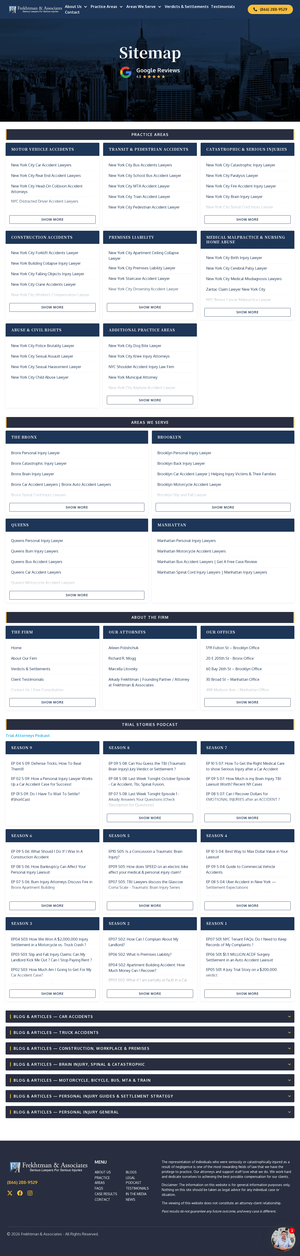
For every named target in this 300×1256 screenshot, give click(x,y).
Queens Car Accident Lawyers (36, 572)
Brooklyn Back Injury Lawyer (181, 463)
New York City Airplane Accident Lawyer (142, 387)
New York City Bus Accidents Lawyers (140, 165)
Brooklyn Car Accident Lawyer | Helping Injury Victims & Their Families (216, 474)
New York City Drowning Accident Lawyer (143, 289)
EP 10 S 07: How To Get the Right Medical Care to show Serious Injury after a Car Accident (245, 766)
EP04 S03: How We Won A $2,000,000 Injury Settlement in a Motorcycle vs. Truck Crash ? (49, 942)
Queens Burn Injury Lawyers (34, 551)
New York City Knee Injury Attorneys (139, 356)
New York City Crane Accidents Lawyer (43, 284)
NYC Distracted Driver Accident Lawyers (44, 201)
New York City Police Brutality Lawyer (42, 345)
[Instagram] (30, 1193)
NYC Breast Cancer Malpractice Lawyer (238, 299)
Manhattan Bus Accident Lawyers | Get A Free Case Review (207, 561)
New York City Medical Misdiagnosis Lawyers (244, 278)
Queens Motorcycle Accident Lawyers (43, 582)
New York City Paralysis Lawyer (232, 175)
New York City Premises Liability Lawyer (142, 268)
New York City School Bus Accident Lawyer (145, 175)
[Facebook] (20, 1193)
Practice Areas (104, 6)
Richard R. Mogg (122, 658)
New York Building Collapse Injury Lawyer (46, 263)
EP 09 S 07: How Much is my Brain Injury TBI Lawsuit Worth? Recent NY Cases (243, 781)
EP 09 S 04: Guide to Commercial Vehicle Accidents (240, 869)
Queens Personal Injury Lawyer (37, 540)
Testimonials (223, 6)
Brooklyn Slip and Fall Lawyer (181, 495)
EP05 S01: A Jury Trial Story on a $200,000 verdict (241, 972)
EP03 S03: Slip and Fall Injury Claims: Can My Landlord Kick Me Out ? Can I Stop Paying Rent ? (51, 957)
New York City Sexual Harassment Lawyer (46, 366)
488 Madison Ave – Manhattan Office (237, 690)
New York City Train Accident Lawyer (139, 196)
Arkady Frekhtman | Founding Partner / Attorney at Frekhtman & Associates (149, 682)
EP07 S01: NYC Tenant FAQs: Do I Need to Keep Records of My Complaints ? (246, 942)
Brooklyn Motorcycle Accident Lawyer (189, 484)
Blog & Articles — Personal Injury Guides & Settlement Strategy (93, 1096)
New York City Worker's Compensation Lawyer (50, 295)
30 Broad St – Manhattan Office (232, 679)
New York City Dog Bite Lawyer (135, 345)
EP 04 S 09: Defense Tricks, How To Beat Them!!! (46, 766)
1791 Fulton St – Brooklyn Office (232, 647)
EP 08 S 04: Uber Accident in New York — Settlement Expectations (241, 884)
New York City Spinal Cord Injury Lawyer (239, 207)
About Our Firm (24, 658)
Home (16, 647)
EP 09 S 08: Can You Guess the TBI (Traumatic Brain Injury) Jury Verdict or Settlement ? (147, 766)
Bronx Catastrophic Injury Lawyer (39, 463)
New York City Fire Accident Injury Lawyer (241, 186)
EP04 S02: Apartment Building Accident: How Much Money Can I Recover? (147, 968)
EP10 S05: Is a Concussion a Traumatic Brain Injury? (145, 854)
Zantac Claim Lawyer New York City (235, 289)
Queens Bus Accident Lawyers (36, 561)
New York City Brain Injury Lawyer (234, 196)
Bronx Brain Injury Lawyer (32, 474)
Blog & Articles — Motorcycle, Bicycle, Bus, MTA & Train (82, 1080)
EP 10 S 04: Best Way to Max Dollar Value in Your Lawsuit (247, 854)
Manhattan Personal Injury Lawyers (186, 540)
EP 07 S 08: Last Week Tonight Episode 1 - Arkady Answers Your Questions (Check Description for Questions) (144, 799)
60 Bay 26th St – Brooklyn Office (234, 668)
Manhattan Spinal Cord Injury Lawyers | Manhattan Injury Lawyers (212, 572)
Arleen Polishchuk (124, 647)
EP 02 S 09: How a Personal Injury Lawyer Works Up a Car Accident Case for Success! (52, 781)
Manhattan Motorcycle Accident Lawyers (191, 551)
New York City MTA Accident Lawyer (139, 186)
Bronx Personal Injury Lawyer (35, 452)
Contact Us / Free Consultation (37, 690)
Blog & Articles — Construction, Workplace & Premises (82, 1048)
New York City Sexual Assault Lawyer (42, 356)
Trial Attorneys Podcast (28, 735)
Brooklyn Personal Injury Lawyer (184, 452)
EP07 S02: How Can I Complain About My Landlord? (143, 942)
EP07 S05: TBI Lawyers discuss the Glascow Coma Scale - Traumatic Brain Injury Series (146, 884)
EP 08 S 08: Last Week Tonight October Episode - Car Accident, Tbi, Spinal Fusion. (149, 781)
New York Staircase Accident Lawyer (139, 278)
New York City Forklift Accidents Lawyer (44, 252)
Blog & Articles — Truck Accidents (56, 1032)
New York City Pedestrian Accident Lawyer (144, 207)
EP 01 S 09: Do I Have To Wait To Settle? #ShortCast (45, 796)
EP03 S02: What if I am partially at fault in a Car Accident (148, 983)
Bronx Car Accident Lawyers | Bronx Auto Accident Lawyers (61, 484)
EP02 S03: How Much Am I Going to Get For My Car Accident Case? (51, 972)
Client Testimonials (27, 679)
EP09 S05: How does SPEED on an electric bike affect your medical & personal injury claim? (148, 869)
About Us (73, 6)
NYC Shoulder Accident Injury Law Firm (141, 366)
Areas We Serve (141, 6)
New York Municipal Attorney (133, 377)
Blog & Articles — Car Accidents (53, 1016)
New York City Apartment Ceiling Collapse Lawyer (144, 255)
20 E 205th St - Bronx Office (230, 658)
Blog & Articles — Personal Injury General (66, 1112)
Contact (72, 12)
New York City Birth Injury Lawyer (234, 257)
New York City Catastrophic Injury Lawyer (240, 165)
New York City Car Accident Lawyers (41, 165)
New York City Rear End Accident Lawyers (46, 175)
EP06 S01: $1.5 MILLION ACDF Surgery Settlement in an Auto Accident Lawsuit (239, 957)
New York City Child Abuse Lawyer (39, 377)
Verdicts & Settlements (187, 6)
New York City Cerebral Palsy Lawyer (236, 268)
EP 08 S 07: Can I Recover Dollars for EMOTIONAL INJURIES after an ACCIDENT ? (243, 796)
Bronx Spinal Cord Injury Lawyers (38, 495)
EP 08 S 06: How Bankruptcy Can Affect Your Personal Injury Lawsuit (48, 869)
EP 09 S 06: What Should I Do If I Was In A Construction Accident (47, 854)
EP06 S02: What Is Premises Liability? (140, 954)
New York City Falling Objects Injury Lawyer (47, 273)
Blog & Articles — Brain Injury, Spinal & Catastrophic (79, 1064)
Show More (52, 219)
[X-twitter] (10, 1193)
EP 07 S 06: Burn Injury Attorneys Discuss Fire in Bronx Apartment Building (51, 884)
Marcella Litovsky (123, 668)
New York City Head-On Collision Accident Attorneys (46, 189)
